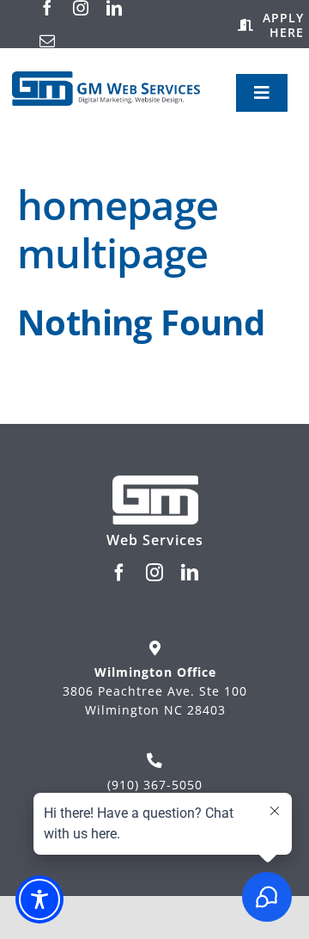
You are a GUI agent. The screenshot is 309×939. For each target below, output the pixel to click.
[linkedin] (114, 7)
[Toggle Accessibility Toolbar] (39, 899)
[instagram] (81, 7)
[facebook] (47, 7)
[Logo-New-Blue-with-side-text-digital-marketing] (106, 79)
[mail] (47, 40)
